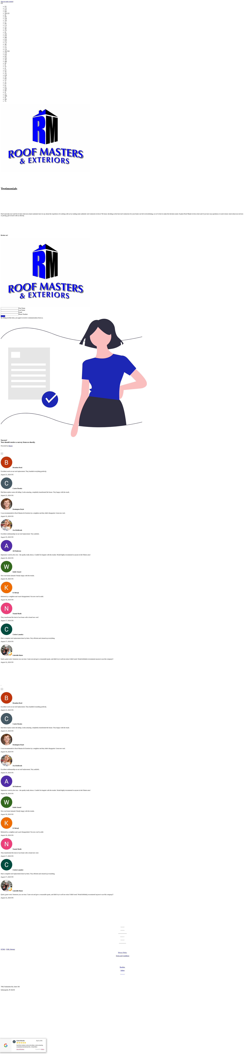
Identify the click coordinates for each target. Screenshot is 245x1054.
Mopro (10, 446)
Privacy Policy (122, 952)
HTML (3, 949)
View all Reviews (20, 1049)
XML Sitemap (10, 949)
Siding (123, 970)
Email (20, 312)
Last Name (21, 310)
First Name (21, 308)
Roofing (122, 967)
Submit (3, 316)
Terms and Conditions (122, 956)
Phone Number (23, 314)
